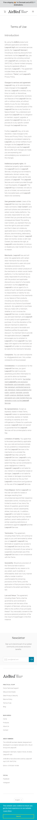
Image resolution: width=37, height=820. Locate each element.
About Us (6, 726)
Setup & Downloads (9, 692)
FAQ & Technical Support (11, 688)
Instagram (6, 782)
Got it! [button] (18, 816)
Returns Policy (7, 699)
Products (6, 722)
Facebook (6, 779)
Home (5, 719)
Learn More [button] (7, 811)
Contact (5, 730)
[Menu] (33, 11)
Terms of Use (7, 703)
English (17, 800)
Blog (4, 707)
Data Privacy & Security (10, 695)
